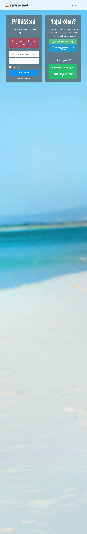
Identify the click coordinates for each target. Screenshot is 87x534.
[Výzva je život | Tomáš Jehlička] (16, 5)
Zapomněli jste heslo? (24, 78)
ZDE (28, 44)
